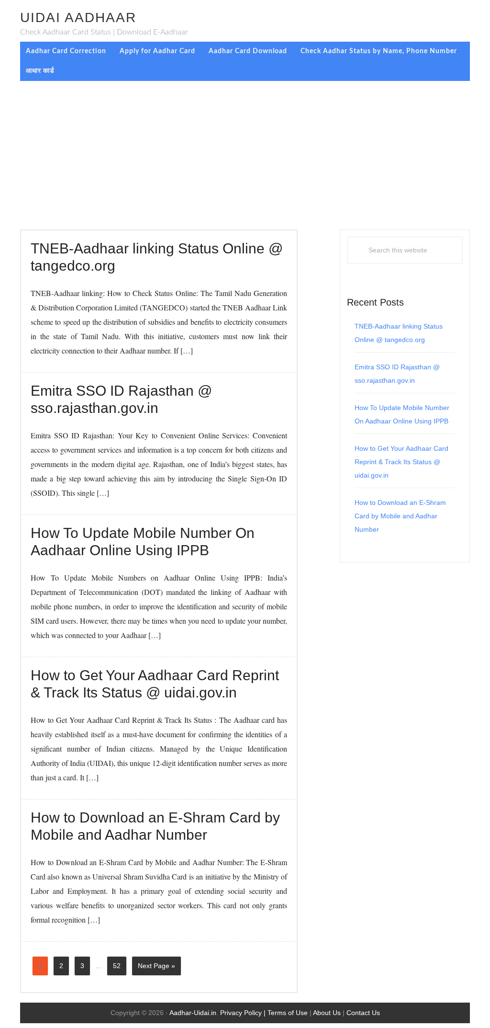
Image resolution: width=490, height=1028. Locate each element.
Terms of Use (287, 1013)
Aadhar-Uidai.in (192, 1013)
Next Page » (156, 968)
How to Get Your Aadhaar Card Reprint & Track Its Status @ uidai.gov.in (401, 462)
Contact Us (363, 1013)
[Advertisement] (245, 153)
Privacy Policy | (243, 1013)
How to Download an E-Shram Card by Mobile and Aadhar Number (400, 516)
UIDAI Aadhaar (78, 17)
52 (119, 968)
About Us (327, 1013)
